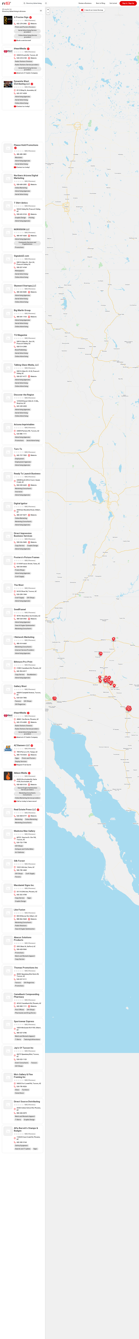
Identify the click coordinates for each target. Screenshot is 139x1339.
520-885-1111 (22, 434)
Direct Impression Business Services (23, 534)
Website (33, 24)
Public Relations (21, 926)
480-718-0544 (22, 755)
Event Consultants (21, 1063)
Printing (31, 218)
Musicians (18, 157)
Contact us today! (23, 106)
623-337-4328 (22, 93)
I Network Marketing (24, 637)
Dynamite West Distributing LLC (22, 82)
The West (19, 585)
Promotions (19, 247)
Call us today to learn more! (27, 801)
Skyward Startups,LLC (25, 285)
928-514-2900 (22, 346)
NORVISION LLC (22, 229)
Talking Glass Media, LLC (26, 365)
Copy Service (19, 545)
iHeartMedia (20, 48)
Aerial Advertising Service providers (27, 31)
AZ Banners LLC (22, 745)
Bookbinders (31, 674)
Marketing (18, 819)
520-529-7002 (22, 698)
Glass (17, 1090)
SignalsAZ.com (21, 256)
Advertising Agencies (22, 96)
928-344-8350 (22, 567)
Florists (18, 877)
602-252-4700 (22, 895)
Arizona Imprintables (24, 424)
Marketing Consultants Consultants (27, 794)
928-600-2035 (22, 184)
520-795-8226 (22, 1086)
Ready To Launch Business (27, 473)
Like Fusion (19, 909)
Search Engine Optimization (25, 625)
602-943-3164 (22, 1142)
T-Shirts (18, 1039)
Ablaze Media (20, 773)
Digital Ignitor (20, 503)
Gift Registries (20, 704)
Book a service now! (24, 40)
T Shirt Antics (21, 203)
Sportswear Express (24, 1021)
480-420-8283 (22, 292)
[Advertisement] (22, 127)
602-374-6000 (22, 722)
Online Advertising (21, 103)
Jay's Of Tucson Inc (23, 1048)
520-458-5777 (22, 816)
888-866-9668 (22, 919)
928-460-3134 (22, 784)
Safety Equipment (21, 1145)
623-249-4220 (22, 406)
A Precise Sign (21, 17)
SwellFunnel (20, 609)
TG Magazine (20, 335)
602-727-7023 (22, 455)
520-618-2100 (22, 58)
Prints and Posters (29, 758)
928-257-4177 (22, 376)
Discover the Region (24, 394)
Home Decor (19, 1093)
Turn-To (18, 449)
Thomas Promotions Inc (26, 967)
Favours (18, 701)
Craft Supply (19, 576)
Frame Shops (20, 570)
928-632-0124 (22, 214)
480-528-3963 (22, 619)
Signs (17, 758)
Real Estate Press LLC (25, 809)
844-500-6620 (22, 485)
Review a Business (85, 3)
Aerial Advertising (21, 100)
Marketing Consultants (23, 488)
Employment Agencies (23, 462)
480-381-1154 (22, 317)
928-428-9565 (22, 949)
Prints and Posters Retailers (25, 27)
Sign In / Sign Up (128, 3)
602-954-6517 (22, 671)
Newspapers (19, 271)
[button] (100, 681)
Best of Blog (100, 3)
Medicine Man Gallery (24, 831)
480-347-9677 (22, 515)
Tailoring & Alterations (32, 1039)
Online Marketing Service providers (27, 798)
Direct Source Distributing (27, 1101)
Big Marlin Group (22, 310)
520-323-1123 (22, 1059)
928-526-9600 (22, 542)
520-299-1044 (22, 594)
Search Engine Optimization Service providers (27, 789)
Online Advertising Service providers (27, 36)
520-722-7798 (22, 842)
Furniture (25, 1090)
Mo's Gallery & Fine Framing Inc (23, 1075)
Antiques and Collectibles (24, 849)
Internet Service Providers (24, 650)
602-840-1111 (22, 1006)
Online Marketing (21, 188)
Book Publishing (20, 350)
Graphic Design (20, 218)
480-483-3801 (22, 154)
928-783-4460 (22, 870)
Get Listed (113, 3)
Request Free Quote (24, 765)
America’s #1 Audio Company (27, 73)
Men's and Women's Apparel (25, 956)
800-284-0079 (22, 1113)
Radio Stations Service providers (27, 65)
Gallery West (20, 686)
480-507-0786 (22, 1033)
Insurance (18, 492)
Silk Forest (19, 861)
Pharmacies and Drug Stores (25, 1013)
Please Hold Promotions (26, 145)
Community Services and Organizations (27, 243)
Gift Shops (31, 598)
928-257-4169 (22, 267)
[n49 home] (41, 11)
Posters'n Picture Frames (26, 557)
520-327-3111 (22, 979)
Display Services (21, 761)
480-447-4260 (22, 236)
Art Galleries (19, 852)
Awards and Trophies (22, 1149)
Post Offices (19, 1009)
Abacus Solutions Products (22, 938)
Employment (19, 459)
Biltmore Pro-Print (23, 662)
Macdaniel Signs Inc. (24, 885)
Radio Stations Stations (23, 61)
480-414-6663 (22, 643)
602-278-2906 (22, 24)
